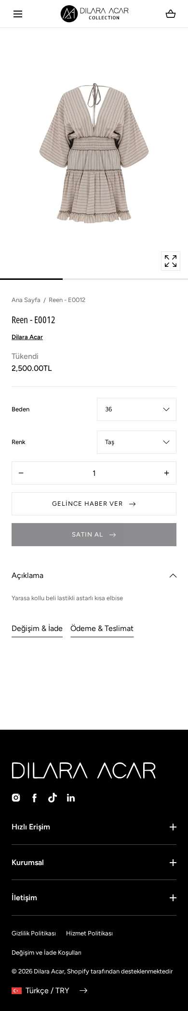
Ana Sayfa (26, 299)
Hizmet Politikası (89, 933)
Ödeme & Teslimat (102, 628)
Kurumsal (28, 862)
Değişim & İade (37, 628)
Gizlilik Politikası (34, 933)
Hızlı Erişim (31, 826)
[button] (18, 14)
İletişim (24, 897)
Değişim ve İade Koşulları (46, 952)
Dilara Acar (49, 971)
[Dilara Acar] (94, 13)
